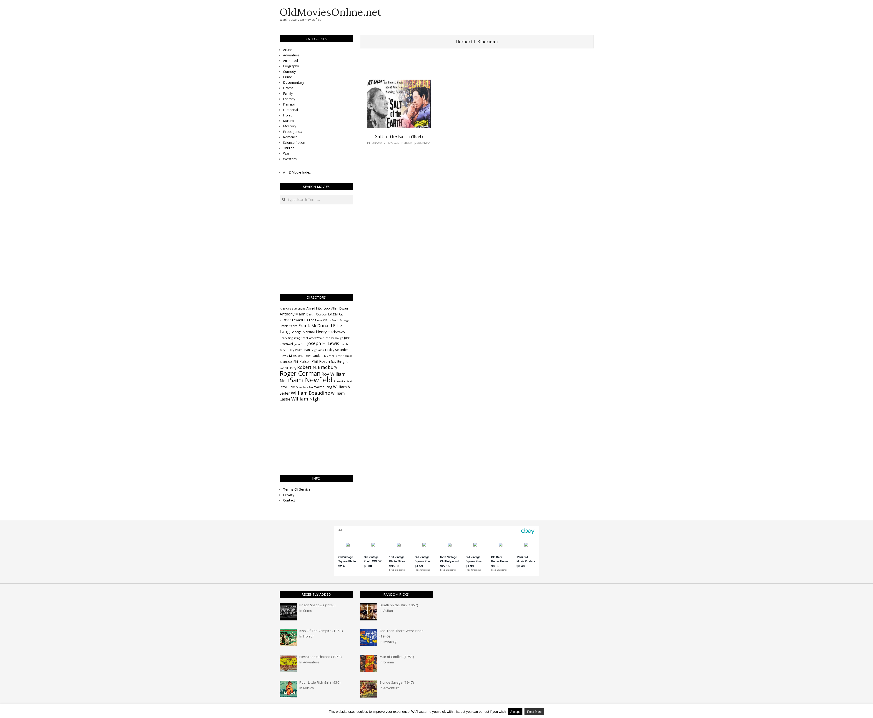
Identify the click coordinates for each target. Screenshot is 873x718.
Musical (288, 120)
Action (288, 49)
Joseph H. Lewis (323, 343)
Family (288, 93)
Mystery (289, 126)
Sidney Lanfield (343, 381)
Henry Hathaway (330, 331)
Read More (534, 711)
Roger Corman (300, 373)
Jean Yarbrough (334, 338)
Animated (290, 60)
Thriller (288, 148)
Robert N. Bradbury (317, 367)
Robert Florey (288, 368)
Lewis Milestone (292, 355)
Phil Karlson (302, 361)
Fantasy (289, 98)
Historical (290, 109)
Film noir (289, 104)
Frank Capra (288, 326)
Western (290, 158)
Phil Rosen (320, 361)
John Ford (300, 344)
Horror (288, 115)
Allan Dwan (339, 308)
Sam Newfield (311, 379)
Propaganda (292, 131)
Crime (287, 77)
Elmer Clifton (323, 320)
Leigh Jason (317, 350)
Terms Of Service (297, 489)
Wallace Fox (306, 387)
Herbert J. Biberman (416, 143)
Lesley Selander (336, 350)
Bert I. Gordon (316, 314)
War (286, 153)
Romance (290, 137)
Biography (291, 66)
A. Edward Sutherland (293, 308)
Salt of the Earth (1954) (399, 136)
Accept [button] (515, 711)
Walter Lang (323, 387)
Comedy (289, 71)
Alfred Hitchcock (318, 308)
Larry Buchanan (298, 350)
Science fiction (294, 142)
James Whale (316, 338)
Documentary (293, 82)
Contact (289, 500)
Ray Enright (339, 361)
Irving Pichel (301, 338)
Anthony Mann (292, 314)
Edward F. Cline (303, 320)
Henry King (286, 338)
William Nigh (305, 399)
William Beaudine (310, 393)
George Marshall (303, 332)
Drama (377, 143)
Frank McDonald (315, 326)
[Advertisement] (476, 66)
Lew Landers (313, 355)
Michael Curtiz (333, 356)
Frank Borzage (340, 320)
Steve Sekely (289, 387)
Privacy (288, 494)
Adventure (291, 55)
